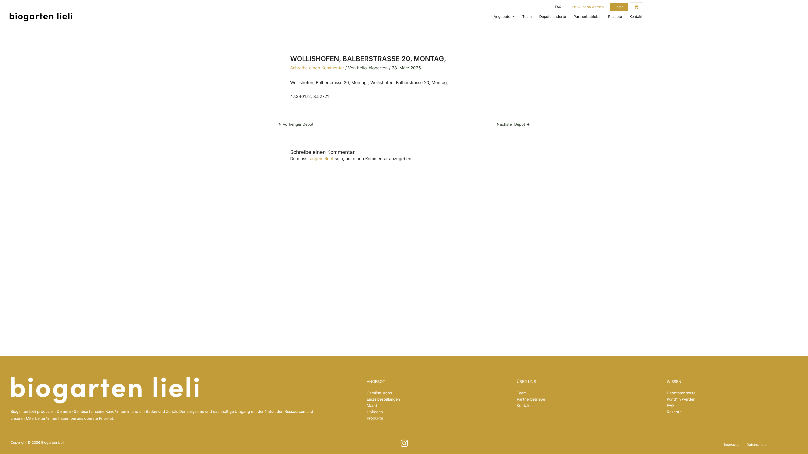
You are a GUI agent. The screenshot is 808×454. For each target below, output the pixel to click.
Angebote (502, 16)
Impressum (732, 444)
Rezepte (615, 16)
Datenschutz (757, 444)
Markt (372, 406)
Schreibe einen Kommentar (317, 67)
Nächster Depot (513, 124)
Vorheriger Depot (296, 124)
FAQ (558, 7)
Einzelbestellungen (383, 399)
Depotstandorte (552, 16)
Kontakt (636, 16)
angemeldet (322, 158)
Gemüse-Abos (379, 393)
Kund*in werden (681, 399)
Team (527, 16)
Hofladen (375, 412)
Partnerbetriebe (587, 16)
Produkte (375, 418)
